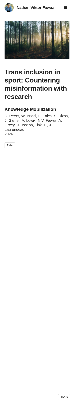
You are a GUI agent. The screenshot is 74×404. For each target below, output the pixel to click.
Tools (64, 397)
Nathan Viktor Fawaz (35, 7)
